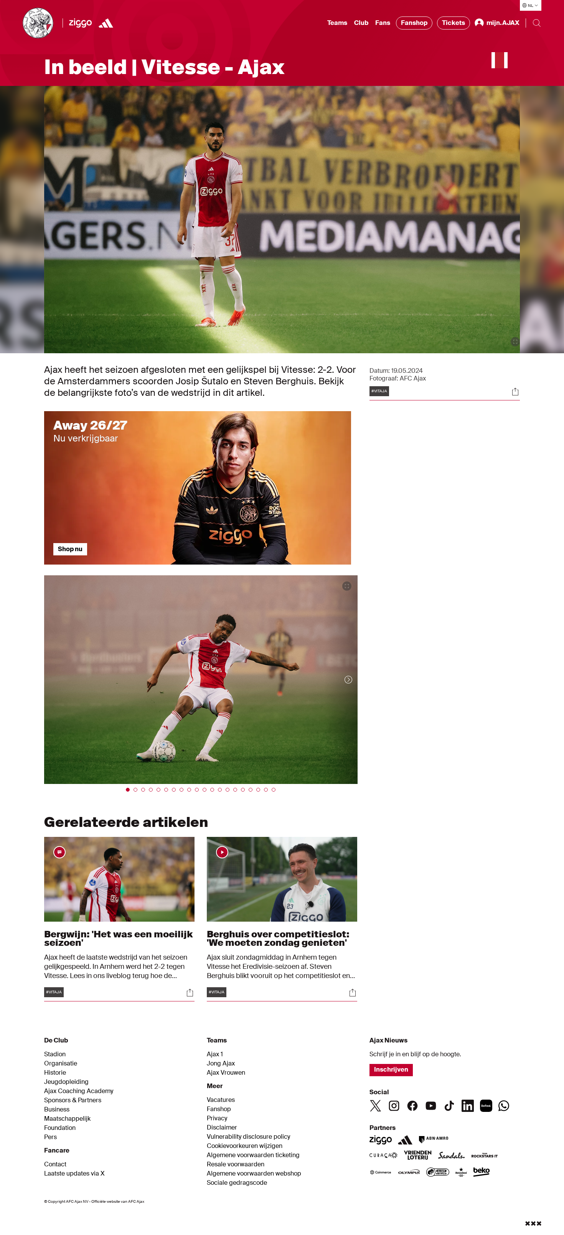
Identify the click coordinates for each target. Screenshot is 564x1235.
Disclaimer (222, 1127)
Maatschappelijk (67, 1119)
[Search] (536, 23)
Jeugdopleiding (66, 1082)
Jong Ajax (221, 1063)
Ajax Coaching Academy (78, 1091)
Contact (55, 1164)
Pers (50, 1137)
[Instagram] (394, 1106)
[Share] (515, 391)
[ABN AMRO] (433, 1139)
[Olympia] (409, 1172)
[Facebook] (412, 1106)
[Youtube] (431, 1106)
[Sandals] (451, 1156)
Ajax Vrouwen (226, 1073)
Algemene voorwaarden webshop (254, 1173)
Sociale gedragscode (237, 1183)
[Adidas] (405, 1139)
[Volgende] (341, 679)
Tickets (453, 23)
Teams (337, 23)
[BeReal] (486, 1106)
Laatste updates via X (74, 1173)
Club (361, 23)
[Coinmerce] (380, 1172)
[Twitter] (375, 1106)
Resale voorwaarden (235, 1164)
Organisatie (60, 1063)
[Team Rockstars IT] (485, 1156)
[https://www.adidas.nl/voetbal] (106, 23)
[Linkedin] (468, 1106)
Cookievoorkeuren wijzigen (244, 1146)
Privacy (217, 1118)
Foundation (60, 1128)
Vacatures (221, 1100)
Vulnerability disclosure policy (248, 1137)
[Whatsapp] (503, 1106)
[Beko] (481, 1172)
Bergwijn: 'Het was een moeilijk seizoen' (118, 938)
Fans (382, 23)
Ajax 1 (215, 1054)
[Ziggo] (80, 23)
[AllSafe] (437, 1172)
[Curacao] (383, 1156)
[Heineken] (461, 1172)
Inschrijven (391, 1069)
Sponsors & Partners (72, 1100)
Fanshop (414, 23)
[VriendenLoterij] (418, 1156)
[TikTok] (449, 1106)
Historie (55, 1073)
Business (56, 1109)
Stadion (55, 1054)
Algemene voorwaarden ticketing (253, 1155)
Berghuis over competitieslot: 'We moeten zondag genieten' (278, 938)
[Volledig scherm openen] (515, 341)
